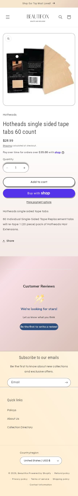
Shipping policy (61, 479)
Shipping (7, 146)
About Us (13, 418)
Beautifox (23, 473)
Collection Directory (20, 427)
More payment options (39, 202)
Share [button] (10, 241)
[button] (7, 17)
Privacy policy (19, 479)
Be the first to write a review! (39, 326)
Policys (11, 410)
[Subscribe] (66, 382)
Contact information (41, 485)
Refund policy (62, 473)
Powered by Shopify (40, 473)
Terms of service (40, 479)
